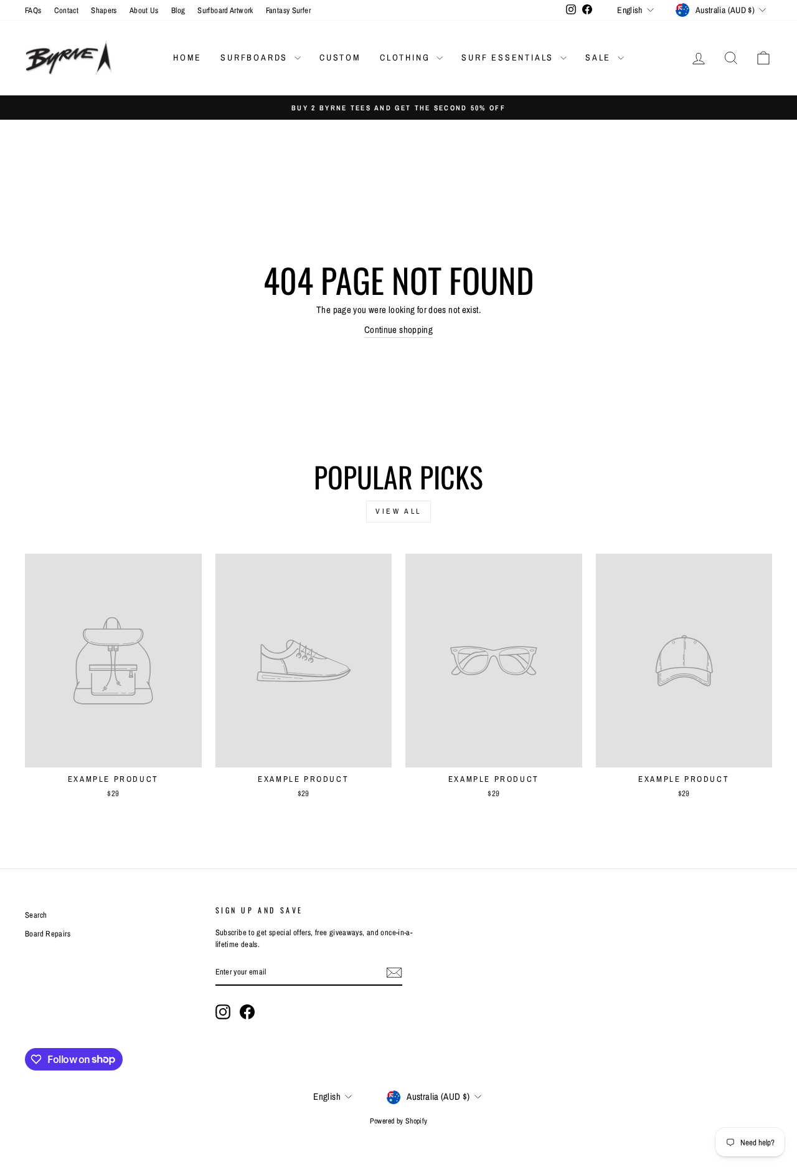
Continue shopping (398, 329)
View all (398, 511)
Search (36, 915)
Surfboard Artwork (225, 10)
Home (187, 57)
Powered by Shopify (399, 1121)
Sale (600, 57)
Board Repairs (47, 933)
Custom (340, 57)
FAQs (33, 10)
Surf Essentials (509, 57)
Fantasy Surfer (288, 10)
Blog (178, 10)
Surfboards (255, 57)
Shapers (104, 10)
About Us (144, 10)
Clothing (406, 57)
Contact (66, 10)
